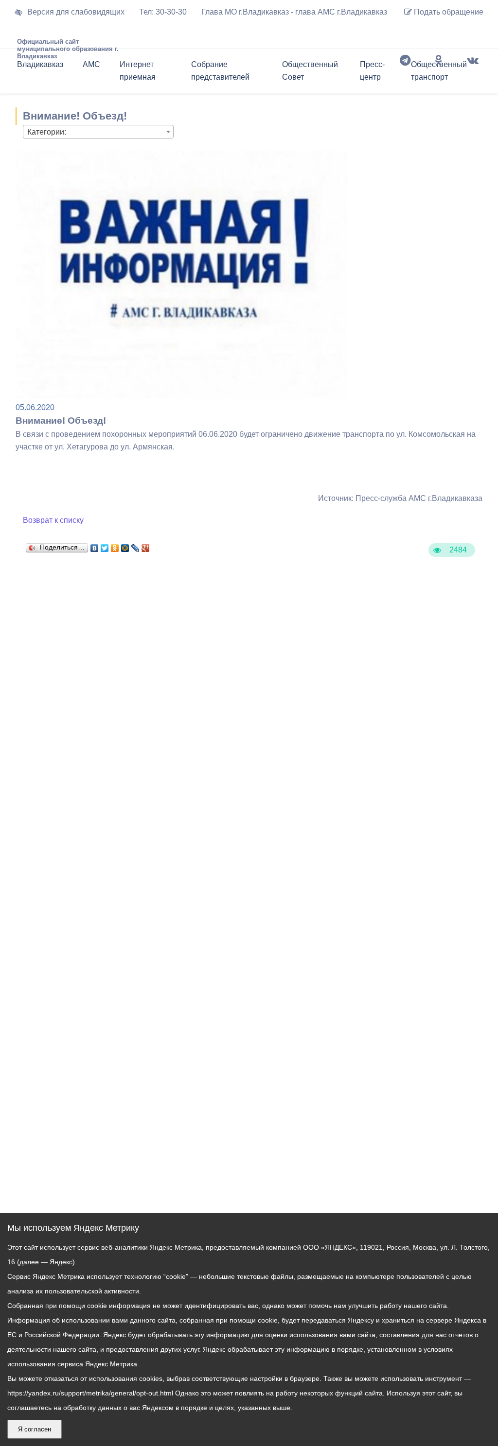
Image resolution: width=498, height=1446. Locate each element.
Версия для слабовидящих (75, 12)
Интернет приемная (138, 70)
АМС (91, 64)
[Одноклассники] (439, 73)
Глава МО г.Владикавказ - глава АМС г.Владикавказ (294, 12)
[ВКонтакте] (94, 546)
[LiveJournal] (135, 546)
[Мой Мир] (125, 546)
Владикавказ (40, 64)
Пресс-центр (372, 70)
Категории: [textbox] (46, 132)
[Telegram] (405, 73)
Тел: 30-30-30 (163, 12)
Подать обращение (447, 12)
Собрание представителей (220, 70)
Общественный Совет (310, 70)
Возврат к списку (53, 520)
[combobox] (98, 131)
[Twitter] (105, 546)
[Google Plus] (146, 546)
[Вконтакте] (473, 73)
